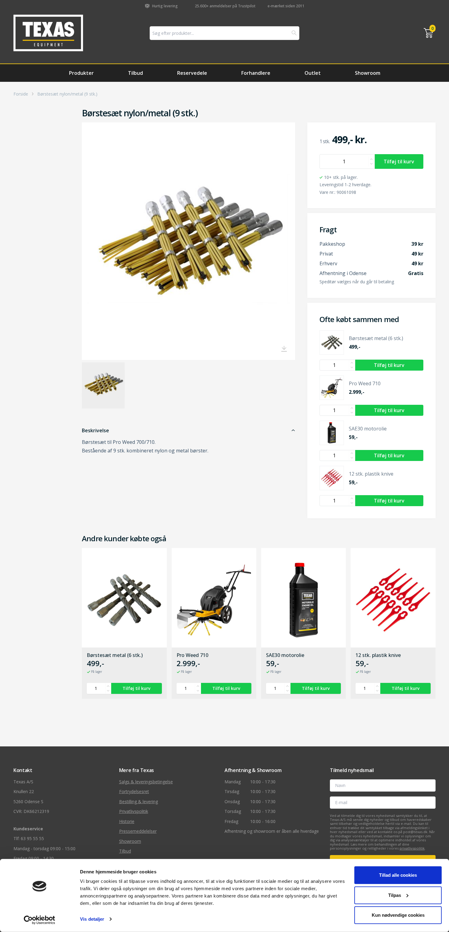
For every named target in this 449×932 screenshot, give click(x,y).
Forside (20, 94)
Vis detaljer (92, 919)
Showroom (367, 73)
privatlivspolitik (412, 848)
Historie (126, 821)
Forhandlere (255, 73)
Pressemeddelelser (138, 831)
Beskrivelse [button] (95, 430)
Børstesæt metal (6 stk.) (115, 655)
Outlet (313, 73)
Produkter (81, 73)
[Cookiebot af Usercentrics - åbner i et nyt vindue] (39, 920)
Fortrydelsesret (134, 791)
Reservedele (192, 73)
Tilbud (135, 73)
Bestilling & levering (138, 801)
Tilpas (394, 895)
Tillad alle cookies (398, 875)
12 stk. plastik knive (378, 655)
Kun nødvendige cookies (398, 915)
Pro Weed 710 (192, 655)
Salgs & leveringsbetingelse (146, 782)
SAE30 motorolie (285, 655)
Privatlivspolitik (133, 811)
